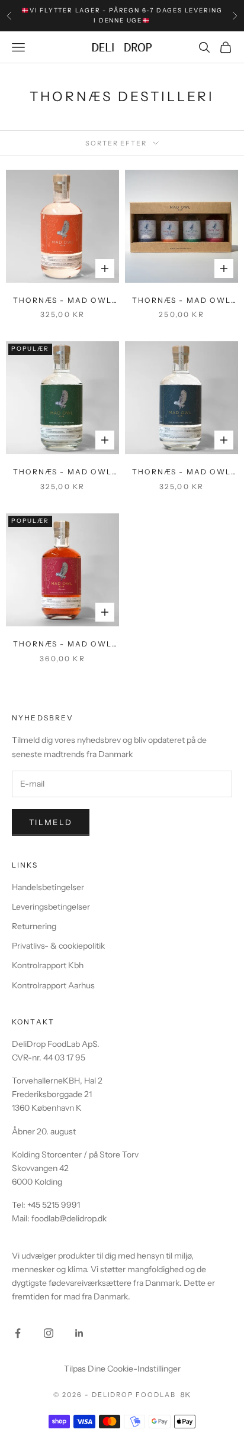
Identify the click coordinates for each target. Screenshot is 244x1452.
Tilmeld (50, 822)
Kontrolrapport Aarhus (53, 985)
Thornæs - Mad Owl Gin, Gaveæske (181, 301)
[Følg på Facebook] (18, 1333)
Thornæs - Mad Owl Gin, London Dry (181, 472)
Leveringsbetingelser (51, 906)
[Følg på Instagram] (48, 1333)
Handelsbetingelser (48, 887)
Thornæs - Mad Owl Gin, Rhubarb (62, 644)
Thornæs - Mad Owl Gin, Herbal (62, 472)
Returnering (34, 926)
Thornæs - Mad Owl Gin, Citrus (62, 301)
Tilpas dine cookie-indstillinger (122, 1368)
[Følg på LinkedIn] (79, 1333)
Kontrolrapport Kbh (48, 965)
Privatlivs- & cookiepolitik (58, 945)
